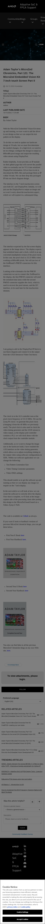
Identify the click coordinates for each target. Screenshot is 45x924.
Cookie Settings (22, 912)
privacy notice (12, 907)
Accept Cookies (22, 919)
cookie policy (25, 907)
